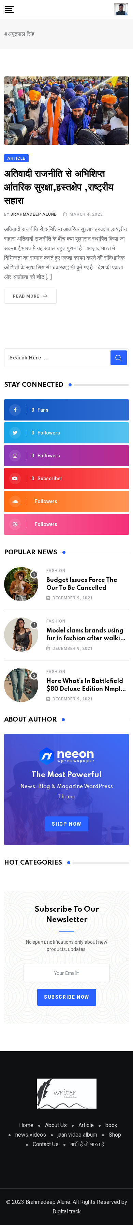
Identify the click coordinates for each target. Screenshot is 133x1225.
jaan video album (77, 1134)
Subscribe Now (66, 997)
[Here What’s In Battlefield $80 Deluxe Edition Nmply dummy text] (21, 685)
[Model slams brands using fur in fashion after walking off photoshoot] (21, 634)
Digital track (67, 1211)
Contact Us (46, 1144)
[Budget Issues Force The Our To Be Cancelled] (21, 584)
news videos (30, 1134)
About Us (56, 1125)
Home (26, 1125)
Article (86, 1125)
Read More (26, 296)
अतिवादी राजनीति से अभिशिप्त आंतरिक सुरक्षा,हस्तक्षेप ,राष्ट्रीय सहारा (59, 187)
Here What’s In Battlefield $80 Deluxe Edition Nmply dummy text (85, 689)
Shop (115, 1134)
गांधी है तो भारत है (87, 1144)
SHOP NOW (67, 824)
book (111, 1125)
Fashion (55, 570)
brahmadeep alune (34, 214)
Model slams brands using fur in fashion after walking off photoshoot (87, 638)
